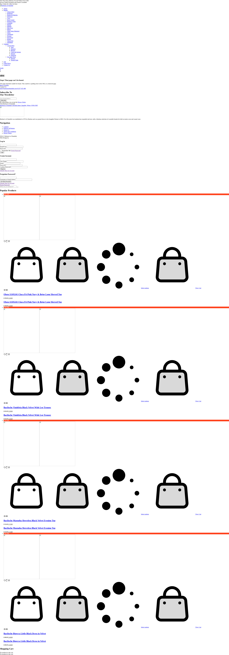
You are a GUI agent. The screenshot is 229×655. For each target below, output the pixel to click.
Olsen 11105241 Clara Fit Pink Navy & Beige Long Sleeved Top (33, 294)
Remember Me (6, 150)
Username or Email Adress (7, 179)
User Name (3, 161)
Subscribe (3, 100)
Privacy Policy (22, 102)
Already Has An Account (7, 170)
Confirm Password (5, 167)
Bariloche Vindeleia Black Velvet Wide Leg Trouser (27, 407)
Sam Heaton (12, 138)
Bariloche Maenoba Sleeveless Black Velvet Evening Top (29, 520)
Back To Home (4, 85)
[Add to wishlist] (7, 242)
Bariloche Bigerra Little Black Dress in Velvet (25, 633)
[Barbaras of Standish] (6, 5)
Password (3, 148)
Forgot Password (15, 150)
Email (1, 163)
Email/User (3, 147)
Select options (145, 288)
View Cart (198, 288)
